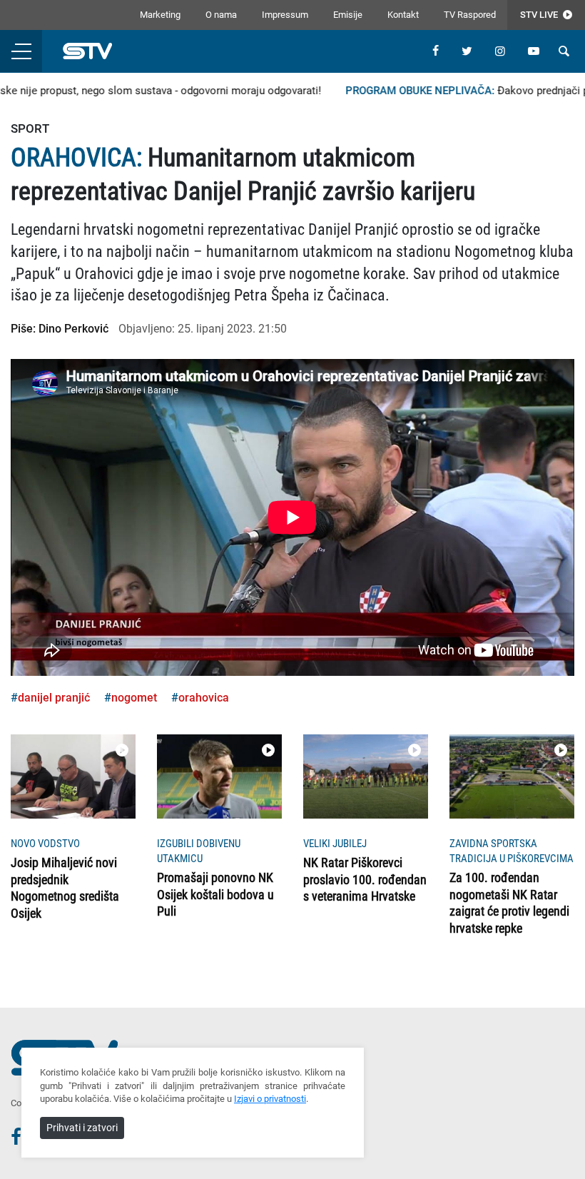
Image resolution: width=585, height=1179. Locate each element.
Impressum (285, 14)
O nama (221, 14)
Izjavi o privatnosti (270, 1098)
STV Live (540, 14)
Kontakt (403, 14)
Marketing (160, 14)
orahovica (203, 697)
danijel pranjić (54, 697)
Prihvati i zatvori (82, 1127)
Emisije (347, 14)
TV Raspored (470, 14)
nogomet (134, 697)
